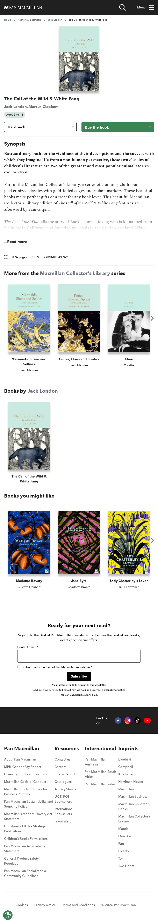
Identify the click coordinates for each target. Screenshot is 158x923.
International (100, 748)
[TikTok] (137, 720)
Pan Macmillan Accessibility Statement (24, 848)
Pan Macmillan (21, 748)
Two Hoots (126, 866)
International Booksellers (64, 811)
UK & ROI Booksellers (63, 798)
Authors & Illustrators (29, 19)
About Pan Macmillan (20, 759)
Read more (17, 241)
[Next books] (152, 318)
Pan (121, 843)
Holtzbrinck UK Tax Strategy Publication (25, 828)
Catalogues (63, 782)
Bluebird (124, 759)
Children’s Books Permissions (26, 839)
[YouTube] (147, 720)
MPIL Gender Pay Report (22, 767)
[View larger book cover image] (79, 58)
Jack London (55, 19)
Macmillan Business (132, 796)
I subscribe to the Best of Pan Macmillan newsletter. (57, 667)
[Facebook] (118, 720)
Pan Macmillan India (100, 784)
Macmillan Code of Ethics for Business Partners (25, 791)
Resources (67, 748)
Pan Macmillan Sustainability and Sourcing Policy (28, 803)
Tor (120, 858)
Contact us (62, 759)
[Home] (23, 7)
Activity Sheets (65, 789)
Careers (60, 767)
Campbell (125, 767)
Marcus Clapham (44, 106)
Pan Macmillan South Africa (100, 774)
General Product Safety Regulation (21, 860)
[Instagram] (127, 720)
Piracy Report (65, 774)
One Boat (125, 836)
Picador (124, 851)
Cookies (22, 905)
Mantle (123, 829)
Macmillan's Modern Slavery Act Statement (28, 816)
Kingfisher (126, 774)
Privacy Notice (45, 905)
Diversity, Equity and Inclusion (26, 774)
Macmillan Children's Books (134, 806)
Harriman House (130, 782)
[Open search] (122, 7)
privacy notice (51, 689)
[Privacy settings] (8, 915)
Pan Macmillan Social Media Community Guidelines (25, 873)
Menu (141, 7)
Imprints (128, 748)
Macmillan (126, 789)
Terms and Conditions (78, 905)
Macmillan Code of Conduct (25, 782)
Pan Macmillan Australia (96, 761)
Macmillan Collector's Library (75, 273)
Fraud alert (63, 821)
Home (7, 19)
